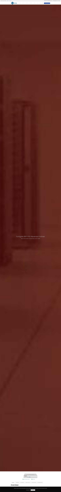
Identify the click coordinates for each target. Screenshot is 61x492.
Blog (37, 3)
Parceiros (31, 3)
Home (20, 3)
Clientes (34, 3)
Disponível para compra (26, 479)
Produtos (27, 3)
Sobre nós (41, 3)
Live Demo (33, 479)
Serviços (23, 3)
